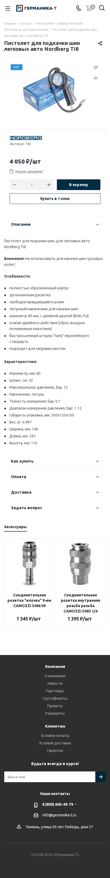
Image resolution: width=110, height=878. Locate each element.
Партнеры (55, 691)
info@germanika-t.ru (59, 815)
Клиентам (55, 726)
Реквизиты (55, 713)
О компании (55, 676)
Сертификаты (55, 698)
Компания (55, 666)
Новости (55, 683)
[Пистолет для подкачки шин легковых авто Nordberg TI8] (55, 91)
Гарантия (55, 750)
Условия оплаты (55, 735)
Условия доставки (55, 743)
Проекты (55, 706)
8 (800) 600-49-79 (57, 804)
